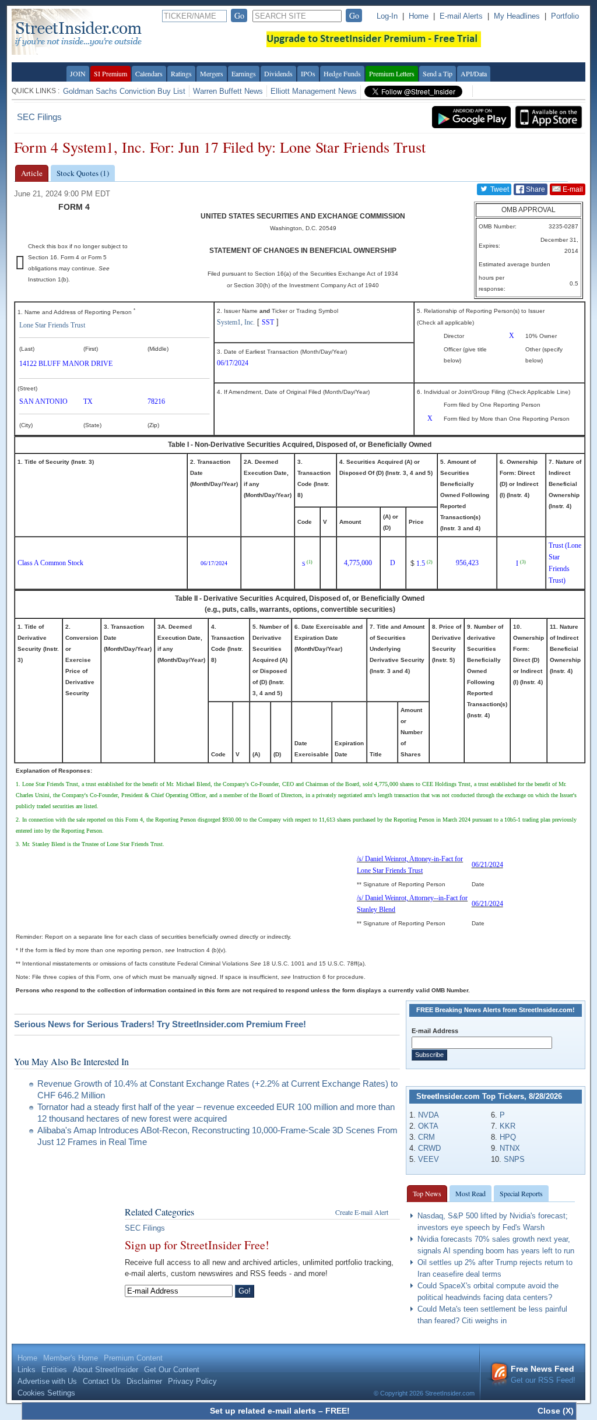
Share (534, 189)
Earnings (243, 73)
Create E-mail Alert (361, 1212)
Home (419, 16)
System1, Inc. (236, 322)
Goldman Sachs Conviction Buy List (124, 91)
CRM (426, 1137)
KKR (507, 1126)
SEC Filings (39, 117)
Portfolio (565, 16)
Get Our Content (171, 1369)
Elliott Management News (314, 91)
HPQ (508, 1137)
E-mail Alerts (461, 16)
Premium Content (133, 1358)
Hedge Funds (342, 73)
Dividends (278, 73)
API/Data (474, 73)
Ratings (181, 73)
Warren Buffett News (228, 91)
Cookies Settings (46, 1393)
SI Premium (110, 73)
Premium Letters (392, 73)
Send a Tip (437, 73)
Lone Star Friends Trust (52, 325)
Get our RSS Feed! (543, 1374)
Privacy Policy (192, 1381)
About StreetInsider (105, 1369)
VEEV (428, 1159)
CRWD (429, 1148)
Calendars (149, 73)
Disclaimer (144, 1381)
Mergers (211, 73)
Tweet (499, 189)
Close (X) (556, 1410)
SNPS (514, 1159)
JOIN (78, 73)
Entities (54, 1369)
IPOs (308, 73)
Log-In (387, 16)
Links (26, 1369)
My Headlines (517, 16)
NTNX (510, 1148)
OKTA (428, 1126)
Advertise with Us (47, 1381)
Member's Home (70, 1358)
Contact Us (102, 1381)
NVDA (428, 1115)
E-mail (572, 189)
